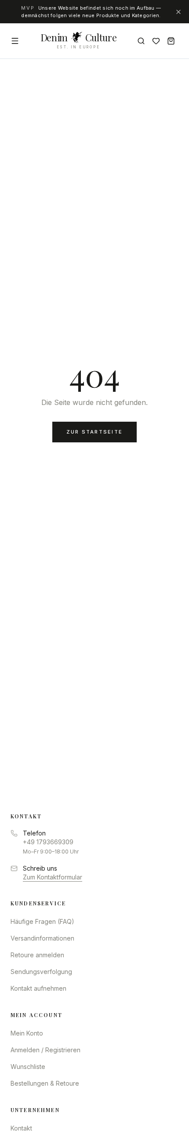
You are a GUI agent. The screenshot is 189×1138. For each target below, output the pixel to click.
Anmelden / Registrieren (45, 1050)
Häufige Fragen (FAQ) (42, 921)
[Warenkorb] (171, 40)
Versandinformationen (42, 938)
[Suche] (141, 40)
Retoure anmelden (37, 955)
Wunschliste (28, 1066)
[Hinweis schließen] (178, 12)
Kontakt (21, 1128)
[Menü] (15, 41)
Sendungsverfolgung (41, 971)
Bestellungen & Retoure (45, 1083)
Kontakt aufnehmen (38, 988)
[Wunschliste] (156, 40)
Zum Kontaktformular (52, 877)
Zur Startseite (94, 432)
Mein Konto (27, 1033)
